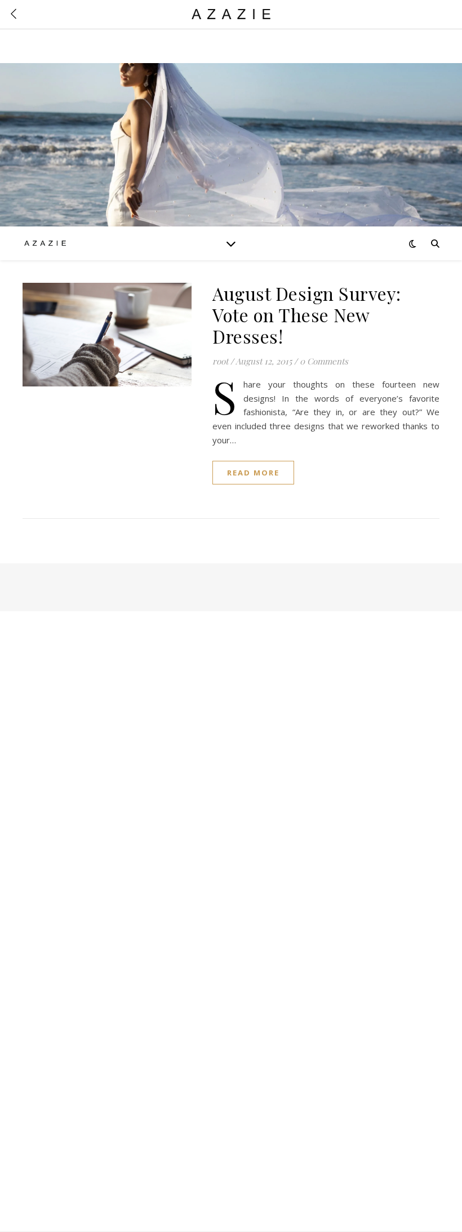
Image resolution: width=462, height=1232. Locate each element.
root (220, 361)
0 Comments (324, 361)
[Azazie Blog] (45, 243)
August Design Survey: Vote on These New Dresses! (306, 314)
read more (253, 473)
